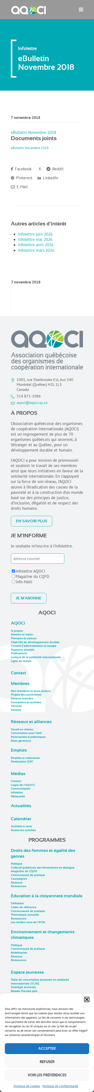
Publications (19, 653)
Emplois (19, 750)
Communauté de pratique (28, 875)
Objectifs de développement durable (35, 642)
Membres (20, 683)
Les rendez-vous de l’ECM (28, 922)
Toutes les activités (23, 830)
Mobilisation (19, 952)
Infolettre (17, 792)
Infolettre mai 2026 (35, 239)
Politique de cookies (26, 1086)
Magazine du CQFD (32, 576)
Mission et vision (22, 634)
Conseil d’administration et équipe (33, 645)
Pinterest (23, 177)
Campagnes (19, 878)
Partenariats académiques (28, 737)
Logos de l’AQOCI (23, 785)
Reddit (57, 169)
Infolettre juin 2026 (35, 234)
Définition (17, 903)
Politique (16, 863)
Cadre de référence (23, 907)
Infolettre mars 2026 (36, 250)
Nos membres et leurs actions (31, 691)
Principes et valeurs (24, 638)
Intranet (16, 709)
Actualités (21, 805)
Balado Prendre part (24, 991)
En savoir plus (31, 521)
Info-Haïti (24, 581)
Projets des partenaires (26, 694)
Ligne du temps (21, 661)
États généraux (21, 740)
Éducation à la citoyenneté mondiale (46, 895)
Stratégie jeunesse (23, 987)
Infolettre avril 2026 (36, 244)
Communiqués (20, 788)
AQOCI (18, 623)
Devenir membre (22, 698)
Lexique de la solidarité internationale (36, 657)
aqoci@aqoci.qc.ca (32, 402)
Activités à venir (21, 826)
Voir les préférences (47, 1075)
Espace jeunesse (27, 972)
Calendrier (21, 818)
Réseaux (16, 882)
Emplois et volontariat (25, 758)
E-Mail (21, 186)
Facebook (23, 169)
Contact (18, 672)
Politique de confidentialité (60, 1086)
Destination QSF (22, 761)
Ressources (18, 886)
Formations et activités (26, 702)
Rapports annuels (22, 649)
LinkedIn (50, 177)
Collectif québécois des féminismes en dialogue (42, 867)
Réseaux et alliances (31, 721)
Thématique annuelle (25, 914)
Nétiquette (18, 796)
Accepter (47, 1048)
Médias (18, 773)
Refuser (47, 1062)
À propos (17, 630)
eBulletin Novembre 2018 (33, 132)
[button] (86, 999)
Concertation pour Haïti (26, 733)
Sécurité (16, 706)
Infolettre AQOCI (30, 571)
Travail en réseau (22, 729)
